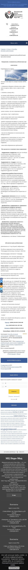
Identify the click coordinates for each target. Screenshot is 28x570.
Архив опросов (16, 396)
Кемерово (7, 328)
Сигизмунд (18, 336)
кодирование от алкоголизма (19, 443)
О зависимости (5, 365)
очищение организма (15, 438)
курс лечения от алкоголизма (12, 436)
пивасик (13, 423)
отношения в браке (14, 441)
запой (19, 440)
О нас (14, 495)
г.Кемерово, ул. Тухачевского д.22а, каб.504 (14, 519)
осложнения (21, 418)
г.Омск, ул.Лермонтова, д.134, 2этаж (14, 546)
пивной (7, 424)
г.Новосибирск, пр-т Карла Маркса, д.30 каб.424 (13, 512)
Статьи (8, 49)
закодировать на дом (18, 426)
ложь (19, 441)
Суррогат (2, 410)
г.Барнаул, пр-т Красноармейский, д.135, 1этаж (14, 527)
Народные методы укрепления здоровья (9, 413)
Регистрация (12, 354)
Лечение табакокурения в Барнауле (16, 419)
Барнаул (7, 322)
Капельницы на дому (11, 440)
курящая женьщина (5, 419)
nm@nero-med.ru (15, 2)
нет (5, 386)
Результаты (11, 396)
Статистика (25, 433)
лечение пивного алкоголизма (14, 421)
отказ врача (10, 443)
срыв (17, 440)
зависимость (19, 416)
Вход (18, 354)
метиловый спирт (14, 410)
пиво (11, 424)
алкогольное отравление (6, 438)
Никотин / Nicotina (4, 421)
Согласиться (14, 568)
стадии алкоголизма (7, 435)
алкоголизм (13, 343)
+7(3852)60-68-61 (13, 32)
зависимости (13, 435)
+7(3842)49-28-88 (13, 28)
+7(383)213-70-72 (14, 25)
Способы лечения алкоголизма (9, 50)
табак (25, 418)
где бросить (9, 418)
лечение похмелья (9, 416)
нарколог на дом (4, 443)
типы (2, 435)
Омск (7, 325)
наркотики (23, 441)
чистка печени (21, 436)
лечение (8, 441)
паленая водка (8, 410)
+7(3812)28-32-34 (13, 35)
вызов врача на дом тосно (8, 426)
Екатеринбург (10, 431)
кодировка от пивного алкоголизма (13, 343)
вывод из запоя (18, 412)
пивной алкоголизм (16, 424)
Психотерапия (5, 369)
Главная (3, 49)
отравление (10, 412)
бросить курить (16, 418)
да (5, 383)
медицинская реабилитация (16, 433)
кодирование (18, 344)
